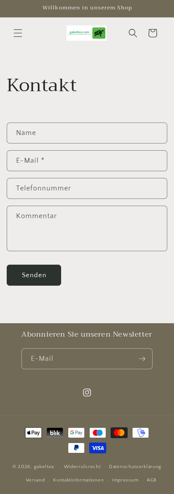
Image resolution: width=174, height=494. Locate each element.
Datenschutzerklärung (135, 466)
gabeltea (44, 466)
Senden (34, 275)
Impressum (125, 480)
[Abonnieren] (142, 358)
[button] (18, 33)
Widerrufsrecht (82, 466)
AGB (152, 480)
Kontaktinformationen (78, 480)
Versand (35, 480)
